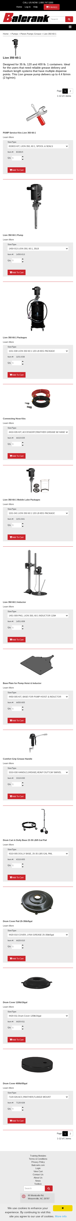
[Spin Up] (22, 156)
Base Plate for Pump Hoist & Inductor (22, 683)
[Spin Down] (22, 159)
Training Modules (38, 1156)
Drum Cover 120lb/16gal (15, 1002)
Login (38, 1168)
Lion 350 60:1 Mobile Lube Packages (21, 500)
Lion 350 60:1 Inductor (14, 602)
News (38, 1181)
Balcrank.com (38, 1165)
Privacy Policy (38, 1162)
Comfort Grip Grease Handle (17, 759)
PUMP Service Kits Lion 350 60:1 (19, 133)
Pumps (14, 34)
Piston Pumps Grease (30, 34)
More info (61, 1216)
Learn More (8, 137)
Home (19, 7)
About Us (38, 1177)
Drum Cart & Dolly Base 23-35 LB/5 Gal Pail (25, 840)
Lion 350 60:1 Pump (13, 235)
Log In (28, 7)
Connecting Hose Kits (14, 418)
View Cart (38, 1171)
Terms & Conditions (38, 1159)
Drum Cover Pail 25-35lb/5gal (17, 921)
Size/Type (12, 142)
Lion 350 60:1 (50, 34)
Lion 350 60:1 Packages (15, 337)
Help (35, 7)
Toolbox (38, 1184)
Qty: (10, 158)
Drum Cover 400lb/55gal (15, 1083)
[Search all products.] (69, 19)
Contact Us (38, 1174)
